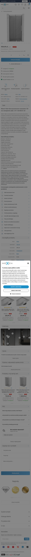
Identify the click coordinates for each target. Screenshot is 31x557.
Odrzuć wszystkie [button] (16, 290)
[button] (15, 294)
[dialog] (15, 278)
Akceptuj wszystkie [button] (16, 286)
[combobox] (28, 263)
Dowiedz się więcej (11, 283)
